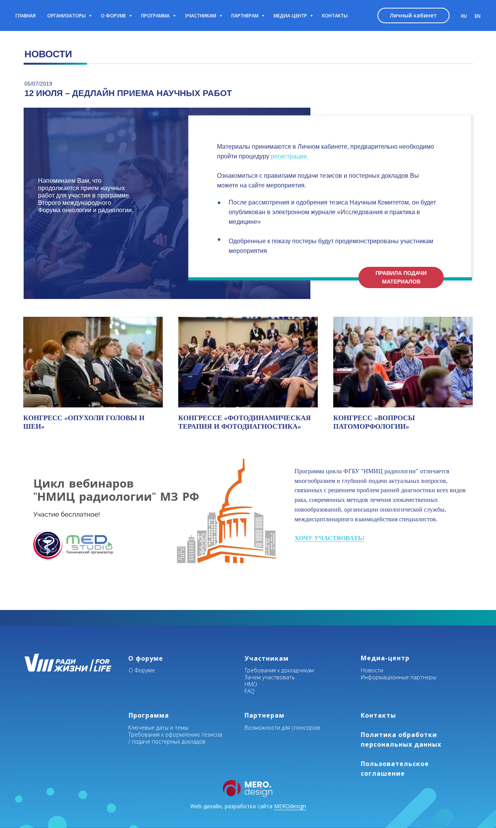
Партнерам (245, 15)
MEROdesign (290, 806)
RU (464, 16)
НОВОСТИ (48, 53)
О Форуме (142, 670)
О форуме (114, 15)
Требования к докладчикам (279, 670)
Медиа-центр (291, 15)
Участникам (201, 15)
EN (477, 16)
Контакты (335, 15)
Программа (156, 15)
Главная (26, 15)
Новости (372, 670)
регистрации (289, 156)
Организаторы (67, 15)
